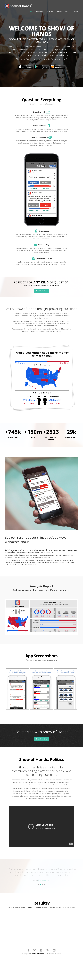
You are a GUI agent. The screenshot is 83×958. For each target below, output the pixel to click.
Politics (49, 11)
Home (31, 11)
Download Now (41, 291)
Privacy (59, 11)
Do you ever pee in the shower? (16, 916)
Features (39, 11)
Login (75, 11)
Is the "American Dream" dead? (16, 925)
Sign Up (67, 11)
